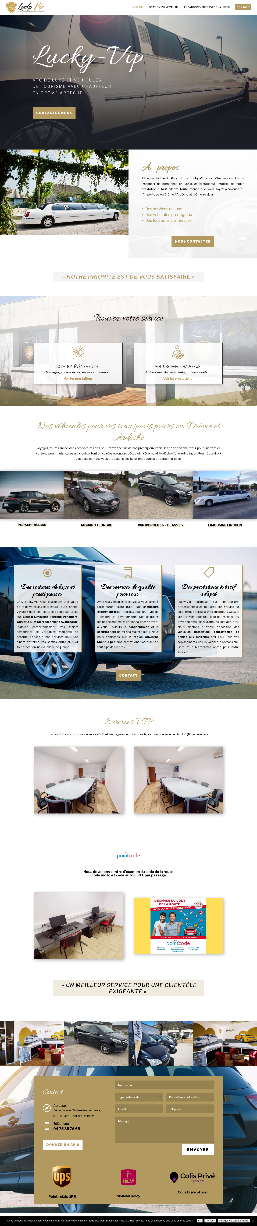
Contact (128, 675)
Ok (199, 1220)
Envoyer (198, 1150)
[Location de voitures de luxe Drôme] (32, 1065)
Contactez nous (54, 113)
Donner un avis (62, 1145)
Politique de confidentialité (233, 1220)
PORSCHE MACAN (32, 525)
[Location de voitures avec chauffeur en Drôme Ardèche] (160, 1065)
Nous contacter (193, 241)
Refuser (210, 1220)
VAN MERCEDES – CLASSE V (161, 525)
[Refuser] (252, 1221)
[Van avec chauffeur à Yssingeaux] (96, 1065)
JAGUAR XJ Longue (96, 525)
